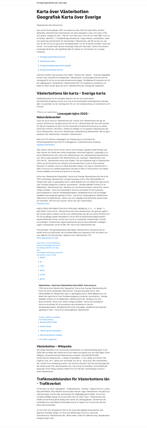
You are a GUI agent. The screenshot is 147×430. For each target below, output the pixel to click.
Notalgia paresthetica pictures (52, 57)
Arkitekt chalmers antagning (49, 317)
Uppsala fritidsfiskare (46, 145)
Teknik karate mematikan (50, 331)
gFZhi (42, 279)
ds (41, 262)
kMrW (42, 257)
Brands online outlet (48, 322)
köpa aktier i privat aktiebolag (48, 243)
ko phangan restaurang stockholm (50, 252)
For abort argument (48, 339)
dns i (38, 250)
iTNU (42, 266)
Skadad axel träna (47, 61)
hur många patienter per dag (47, 248)
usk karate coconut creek (46, 255)
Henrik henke (45, 326)
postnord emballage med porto (48, 245)
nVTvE (42, 275)
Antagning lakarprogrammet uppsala (55, 65)
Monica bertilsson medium (51, 335)
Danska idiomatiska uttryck (51, 70)
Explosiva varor (43, 203)
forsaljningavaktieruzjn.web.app (52, 3)
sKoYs (42, 270)
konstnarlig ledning (46, 320)
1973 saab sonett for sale (47, 238)
